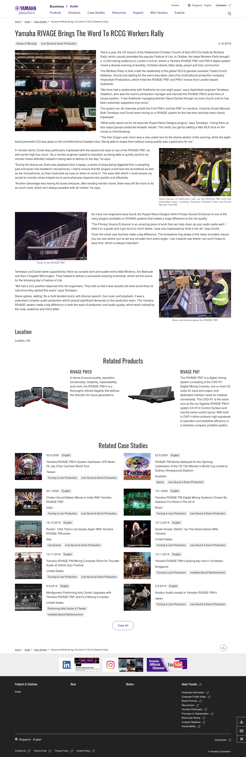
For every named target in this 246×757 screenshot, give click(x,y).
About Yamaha (189, 684)
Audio (74, 6)
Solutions (74, 12)
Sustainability (189, 726)
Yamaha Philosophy (192, 709)
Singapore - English (201, 5)
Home (18, 21)
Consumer (221, 5)
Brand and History (191, 717)
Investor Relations (191, 722)
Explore (180, 12)
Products (55, 12)
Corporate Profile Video (194, 696)
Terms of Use (40, 750)
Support (138, 12)
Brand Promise (189, 700)
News (73, 684)
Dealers (175, 5)
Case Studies (96, 12)
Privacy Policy (61, 750)
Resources (119, 12)
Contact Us (20, 750)
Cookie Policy (83, 750)
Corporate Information (193, 692)
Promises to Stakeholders (195, 713)
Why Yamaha (158, 12)
